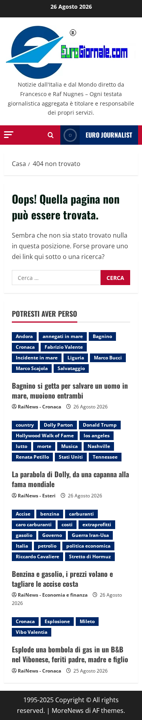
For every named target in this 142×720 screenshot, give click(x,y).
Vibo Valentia (31, 632)
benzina (49, 513)
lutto (21, 446)
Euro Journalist (109, 135)
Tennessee (105, 457)
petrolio (47, 545)
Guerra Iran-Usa (90, 535)
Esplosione (57, 621)
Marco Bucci (108, 357)
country (25, 424)
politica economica (88, 545)
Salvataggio (71, 368)
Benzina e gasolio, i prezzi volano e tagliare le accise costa (62, 579)
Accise (23, 513)
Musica (69, 446)
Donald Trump (100, 424)
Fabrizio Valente (64, 347)
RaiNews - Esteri (37, 495)
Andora (24, 336)
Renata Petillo (32, 457)
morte (44, 446)
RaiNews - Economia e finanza (53, 594)
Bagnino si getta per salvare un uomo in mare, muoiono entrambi (70, 390)
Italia (22, 545)
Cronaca (25, 347)
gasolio (24, 535)
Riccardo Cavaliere (37, 556)
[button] (8, 134)
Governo (52, 535)
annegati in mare (63, 336)
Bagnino (102, 336)
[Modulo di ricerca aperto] (51, 135)
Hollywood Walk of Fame (45, 435)
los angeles (97, 435)
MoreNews (68, 710)
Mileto (87, 621)
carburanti (81, 513)
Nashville (99, 446)
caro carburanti (34, 524)
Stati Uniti (71, 457)
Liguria (75, 357)
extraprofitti (96, 524)
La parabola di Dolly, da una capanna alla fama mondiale (70, 479)
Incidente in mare (37, 357)
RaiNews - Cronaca (39, 406)
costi (67, 524)
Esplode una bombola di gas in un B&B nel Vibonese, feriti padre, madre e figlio (70, 654)
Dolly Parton (58, 424)
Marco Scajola (32, 368)
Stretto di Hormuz (90, 556)
